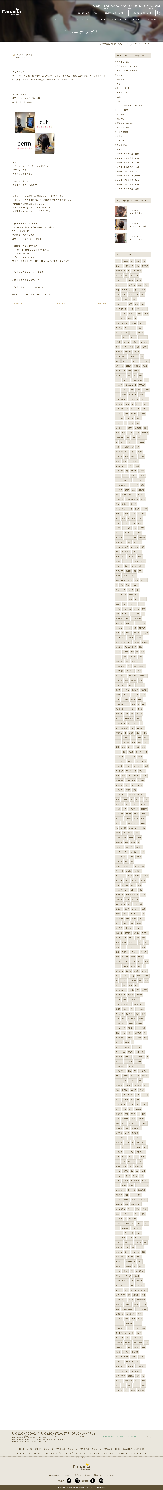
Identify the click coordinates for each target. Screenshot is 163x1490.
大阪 (129, 666)
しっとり (125, 976)
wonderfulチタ (136, 1204)
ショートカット (121, 685)
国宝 (132, 652)
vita (132, 1171)
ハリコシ (135, 585)
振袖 (140, 890)
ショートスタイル (122, 323)
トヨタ (118, 985)
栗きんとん (119, 499)
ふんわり (135, 361)
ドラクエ (140, 1247)
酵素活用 (139, 847)
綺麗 (123, 518)
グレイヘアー (136, 618)
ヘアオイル (132, 942)
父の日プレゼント (128, 347)
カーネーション (127, 1214)
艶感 (129, 375)
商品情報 (120, 118)
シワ (117, 1157)
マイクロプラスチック (123, 480)
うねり (118, 809)
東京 (124, 752)
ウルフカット (138, 766)
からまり (119, 1304)
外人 (124, 809)
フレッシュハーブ (142, 1185)
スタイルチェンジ (122, 728)
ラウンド (128, 766)
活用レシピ (119, 847)
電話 (132, 1247)
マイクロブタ (142, 437)
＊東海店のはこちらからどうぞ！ (32, 207)
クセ (140, 656)
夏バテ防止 (141, 1190)
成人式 (118, 604)
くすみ (130, 1328)
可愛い (140, 328)
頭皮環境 (131, 1376)
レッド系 (145, 876)
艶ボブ (118, 690)
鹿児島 (140, 709)
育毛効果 (145, 1076)
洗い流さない (135, 852)
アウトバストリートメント (125, 1333)
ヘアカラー (128, 533)
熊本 (132, 861)
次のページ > (102, 303)
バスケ (125, 1009)
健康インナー (140, 1152)
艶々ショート (135, 409)
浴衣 (117, 390)
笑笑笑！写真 (122, 145)
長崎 (140, 980)
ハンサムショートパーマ (124, 509)
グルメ (143, 695)
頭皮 (137, 423)
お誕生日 (141, 1119)
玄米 (117, 823)
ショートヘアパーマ (122, 618)
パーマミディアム (122, 333)
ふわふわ (131, 637)
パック (140, 1161)
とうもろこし (140, 1366)
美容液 (140, 452)
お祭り (127, 785)
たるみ (124, 1157)
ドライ (130, 1238)
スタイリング (130, 757)
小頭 (143, 938)
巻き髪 (146, 742)
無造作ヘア (119, 418)
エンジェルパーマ (138, 566)
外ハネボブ (134, 485)
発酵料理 (135, 1352)
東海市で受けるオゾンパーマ (25, 279)
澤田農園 (138, 1109)
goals (140, 1261)
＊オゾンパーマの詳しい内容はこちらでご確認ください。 (39, 196)
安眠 (123, 1018)
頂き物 (133, 514)
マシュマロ (138, 928)
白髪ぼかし (119, 1314)
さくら (118, 652)
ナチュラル (130, 418)
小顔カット (119, 437)
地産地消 (126, 1352)
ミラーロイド (46, 294)
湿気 (126, 1290)
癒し (133, 490)
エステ (143, 1157)
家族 (137, 1095)
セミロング (131, 442)
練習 (134, 790)
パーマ (124, 294)
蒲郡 (145, 428)
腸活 (135, 375)
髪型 (143, 261)
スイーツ (135, 695)
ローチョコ (119, 771)
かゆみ (133, 966)
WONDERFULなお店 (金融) (128, 188)
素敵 (126, 680)
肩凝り (136, 1304)
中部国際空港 (138, 904)
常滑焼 (138, 837)
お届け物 (119, 352)
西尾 (123, 433)
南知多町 (144, 809)
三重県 (144, 733)
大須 (133, 737)
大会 (139, 314)
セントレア (127, 561)
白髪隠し (125, 952)
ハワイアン (144, 814)
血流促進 (131, 1028)
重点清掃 (134, 680)
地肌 (117, 976)
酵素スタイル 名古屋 (125, 123)
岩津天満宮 (140, 1285)
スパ (117, 1018)
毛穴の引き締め (121, 1166)
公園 (126, 714)
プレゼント (140, 685)
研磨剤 (134, 918)
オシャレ (131, 590)
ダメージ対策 (120, 1376)
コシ (123, 947)
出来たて (119, 1242)
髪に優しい (119, 1266)
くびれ (140, 518)
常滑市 (138, 280)
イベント (119, 861)
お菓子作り (119, 471)
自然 (143, 1114)
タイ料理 (119, 1133)
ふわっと (119, 628)
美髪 (143, 704)
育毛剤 (118, 461)
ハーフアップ (140, 1142)
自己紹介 (125, 1090)
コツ (117, 294)
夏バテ (124, 1185)
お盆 (126, 1195)
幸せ (117, 776)
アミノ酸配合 (120, 1209)
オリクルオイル (141, 1309)
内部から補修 (135, 614)
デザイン (136, 1385)
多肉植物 (141, 490)
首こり (140, 961)
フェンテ (138, 1323)
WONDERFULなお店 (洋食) (128, 158)
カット (119, 83)
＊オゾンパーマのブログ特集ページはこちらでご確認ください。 (42, 199)
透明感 (118, 695)
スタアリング (120, 1328)
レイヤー (125, 699)
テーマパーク (133, 399)
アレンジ (138, 533)
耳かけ (130, 318)
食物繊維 (136, 971)
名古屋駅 (119, 928)
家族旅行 (135, 1133)
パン (132, 728)
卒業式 (127, 490)
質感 (136, 580)
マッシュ (119, 328)
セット (118, 1171)
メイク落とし (120, 1038)
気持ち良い (130, 1014)
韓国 (132, 1099)
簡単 (117, 347)
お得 (142, 547)
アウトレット (129, 718)
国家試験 (138, 428)
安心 (117, 1385)
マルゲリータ (130, 780)
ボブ (137, 266)
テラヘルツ (119, 1323)
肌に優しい (140, 1271)
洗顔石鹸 (138, 1033)
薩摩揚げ (119, 714)
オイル (127, 899)
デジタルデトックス (132, 1361)
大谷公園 (131, 995)
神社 (117, 290)
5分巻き (136, 371)
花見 (117, 1033)
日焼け (118, 1181)
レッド (141, 604)
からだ (133, 885)
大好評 (144, 990)
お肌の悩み (125, 1228)
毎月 (127, 804)
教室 (135, 628)
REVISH (139, 671)
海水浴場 (123, 828)
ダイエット (119, 971)
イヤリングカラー (139, 561)
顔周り (146, 737)
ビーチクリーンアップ (123, 1276)
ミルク (131, 1299)
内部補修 (119, 1342)
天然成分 (125, 504)
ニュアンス (145, 361)
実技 (146, 380)
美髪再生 (119, 933)
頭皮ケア (139, 1280)
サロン (140, 285)
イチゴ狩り (119, 671)
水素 (126, 1319)
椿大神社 (128, 1057)
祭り (127, 661)
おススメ (134, 323)
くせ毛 (139, 1333)
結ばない (126, 695)
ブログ (141, 1090)
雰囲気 (133, 1390)
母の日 (146, 1085)
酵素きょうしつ (139, 1004)
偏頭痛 (131, 1023)
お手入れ (136, 352)
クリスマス (137, 552)
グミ (117, 1147)
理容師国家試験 (137, 380)
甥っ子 (128, 1176)
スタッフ (119, 456)
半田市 (140, 699)
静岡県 (118, 1009)
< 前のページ (19, 303)
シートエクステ (121, 938)
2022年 (128, 366)
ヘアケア (134, 337)
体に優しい (137, 871)
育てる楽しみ (120, 1190)
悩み (129, 1385)
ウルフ (118, 337)
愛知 (129, 1295)
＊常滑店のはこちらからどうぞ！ (32, 211)
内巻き (132, 333)
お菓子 (141, 528)
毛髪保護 (119, 1142)
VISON (140, 757)
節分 (143, 609)
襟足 (140, 647)
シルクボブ (141, 514)
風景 (137, 1099)
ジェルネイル (120, 318)
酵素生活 (136, 933)
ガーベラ (139, 1223)
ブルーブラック (121, 599)
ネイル (124, 1123)
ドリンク (128, 628)
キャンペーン (126, 552)
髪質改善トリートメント (124, 580)
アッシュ (119, 680)
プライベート (120, 1104)
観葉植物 (119, 1247)
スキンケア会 (129, 1152)
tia (137, 1171)
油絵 (146, 799)
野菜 (123, 823)
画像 (137, 1209)
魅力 (136, 304)
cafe (133, 437)
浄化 (117, 1119)
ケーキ (130, 876)
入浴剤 (133, 452)
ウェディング (120, 1257)
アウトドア (133, 1080)
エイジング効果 (121, 1080)
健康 (117, 504)
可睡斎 (130, 1038)
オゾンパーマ (35, 294)
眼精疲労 (139, 1023)
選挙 (117, 614)
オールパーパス (121, 856)
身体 (143, 947)
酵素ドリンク (133, 595)
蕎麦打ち (119, 1114)
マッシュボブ (120, 1238)
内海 (117, 447)
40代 (138, 261)
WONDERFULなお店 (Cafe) (128, 167)
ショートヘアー (130, 328)
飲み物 (128, 971)
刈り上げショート (131, 537)
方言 (146, 980)
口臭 (127, 918)
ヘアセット (128, 1061)
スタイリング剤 (121, 837)
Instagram (119, 1176)
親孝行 (127, 1128)
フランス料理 (120, 666)
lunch (118, 752)
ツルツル (119, 647)
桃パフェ (134, 1357)
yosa (136, 1157)
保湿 (140, 942)
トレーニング (120, 375)
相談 (143, 1385)
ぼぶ (143, 1014)
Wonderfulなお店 (130, 647)
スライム (119, 1252)
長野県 (144, 1209)
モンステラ (140, 728)
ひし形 (137, 747)
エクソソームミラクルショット (129, 105)
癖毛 (139, 742)
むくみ (133, 961)
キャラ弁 (145, 1095)
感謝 (117, 1123)
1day (132, 976)
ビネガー (141, 780)
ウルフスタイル (121, 1138)
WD (143, 852)
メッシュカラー (121, 399)
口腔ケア (128, 1304)
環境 (132, 799)
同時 (130, 599)
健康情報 (120, 114)
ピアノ (125, 1271)
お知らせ (135, 880)
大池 (123, 1033)
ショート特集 (140, 1028)
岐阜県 (118, 561)
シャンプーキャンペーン (137, 795)
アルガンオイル (121, 1066)
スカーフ (136, 609)
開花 (124, 985)
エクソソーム (139, 866)
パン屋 (118, 342)
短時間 (143, 895)
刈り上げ (119, 537)
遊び (140, 1080)
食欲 (129, 1347)
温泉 (137, 733)
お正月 (131, 752)
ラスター (138, 1061)
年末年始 (119, 880)
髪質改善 (120, 79)
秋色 (137, 447)
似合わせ (145, 433)
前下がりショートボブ (123, 642)
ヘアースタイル (121, 356)
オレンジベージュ (122, 452)
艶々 (129, 542)
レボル (138, 1233)
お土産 (118, 742)
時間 (123, 776)
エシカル (119, 413)
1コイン (143, 1304)
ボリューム (134, 952)
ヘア (134, 299)
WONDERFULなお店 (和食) (128, 153)
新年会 (143, 880)
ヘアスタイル (129, 266)
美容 (130, 1138)
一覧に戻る (60, 303)
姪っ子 (135, 1176)
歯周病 (118, 914)
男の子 (118, 1099)
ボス (130, 466)
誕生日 (128, 571)
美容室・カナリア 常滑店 (127, 70)
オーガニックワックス (136, 1066)
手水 (136, 599)
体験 (126, 1114)
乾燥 (133, 742)
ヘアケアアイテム (133, 947)
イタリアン (119, 814)
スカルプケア (136, 271)
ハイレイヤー (120, 1071)
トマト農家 (119, 780)
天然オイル (119, 1261)
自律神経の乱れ (121, 1023)
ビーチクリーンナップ (123, 1047)
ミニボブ (134, 471)
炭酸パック (119, 895)
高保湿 (128, 1266)
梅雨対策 (119, 1152)
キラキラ (138, 1242)
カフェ (130, 433)
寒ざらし (119, 1381)
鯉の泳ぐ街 (128, 1381)
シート (144, 971)
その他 (119, 149)
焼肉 (117, 1090)
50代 (127, 1338)
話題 (127, 437)
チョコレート (136, 1228)
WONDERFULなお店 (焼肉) (128, 180)
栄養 (126, 842)
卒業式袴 (136, 642)
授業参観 (119, 1085)
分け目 (137, 1381)
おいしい (128, 352)
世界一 (118, 1076)
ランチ (131, 309)
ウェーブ (126, 342)
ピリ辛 (127, 1133)
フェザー (142, 771)
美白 (145, 1033)
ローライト (131, 556)
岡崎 (117, 747)
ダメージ (119, 1390)
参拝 (124, 461)
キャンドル (128, 1242)
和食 (133, 704)
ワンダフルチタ (128, 1095)
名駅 (139, 737)
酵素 (140, 375)
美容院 (125, 1171)
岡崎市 (133, 1114)
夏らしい (135, 690)
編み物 (138, 923)
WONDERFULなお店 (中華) (128, 162)
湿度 (117, 394)
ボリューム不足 (140, 1328)
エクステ (145, 933)
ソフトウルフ (120, 995)
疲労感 (141, 1018)
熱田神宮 (119, 1204)
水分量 (141, 1357)
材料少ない (128, 928)
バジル (131, 1185)
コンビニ (119, 1233)
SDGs (119, 97)
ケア (126, 1390)
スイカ (137, 433)
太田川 (128, 814)
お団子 (138, 418)
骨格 (117, 942)
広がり (141, 1266)
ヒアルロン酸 (135, 1076)
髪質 (143, 1381)
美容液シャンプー (122, 1280)
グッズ (127, 1252)
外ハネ (125, 337)
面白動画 (130, 1257)
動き (135, 571)
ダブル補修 (132, 980)
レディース (119, 1338)
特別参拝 (138, 1038)
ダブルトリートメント (139, 1200)
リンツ (144, 509)
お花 (137, 1104)
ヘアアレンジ (133, 294)
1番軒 (127, 1247)
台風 (142, 485)
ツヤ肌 (125, 1076)
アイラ (118, 1109)
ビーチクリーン (139, 480)
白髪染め (142, 537)
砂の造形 (128, 1085)
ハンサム (126, 380)
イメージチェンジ (122, 409)
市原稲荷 (125, 799)
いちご (130, 1033)
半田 (117, 699)
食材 (117, 952)
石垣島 (131, 733)
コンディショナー (122, 852)
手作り (125, 475)
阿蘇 (126, 861)
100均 (146, 314)
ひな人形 (136, 1276)
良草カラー (121, 101)
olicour (138, 1257)
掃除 (132, 1285)
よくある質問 (122, 132)
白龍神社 (119, 766)
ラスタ (144, 1104)
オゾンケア (119, 1361)
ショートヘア (120, 590)
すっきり (134, 504)
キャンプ (119, 490)
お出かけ (120, 136)
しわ (141, 1176)
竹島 (117, 433)
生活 (129, 1071)
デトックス (131, 1161)
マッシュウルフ (133, 823)
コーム (141, 918)
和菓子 (133, 699)
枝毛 (146, 942)
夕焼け (133, 842)
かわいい (123, 980)
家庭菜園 (119, 1128)
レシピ (137, 833)
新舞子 (127, 1042)
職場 (117, 1309)
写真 (145, 1242)
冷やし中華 (131, 1190)
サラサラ (125, 614)
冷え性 (140, 1319)
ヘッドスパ (127, 609)
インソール (132, 604)
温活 (117, 1161)
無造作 (118, 380)
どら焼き (126, 737)
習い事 (136, 818)
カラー (122, 442)
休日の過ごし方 (121, 309)
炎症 (139, 966)
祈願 (126, 1204)
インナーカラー (141, 309)
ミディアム (126, 299)
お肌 (117, 1228)
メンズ (118, 656)
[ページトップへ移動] (149, 1436)
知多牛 (140, 1314)
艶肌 (130, 1166)
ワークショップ (131, 771)
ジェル (127, 1142)
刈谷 (117, 799)
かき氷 (127, 404)
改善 (123, 747)
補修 (143, 1252)
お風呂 (128, 871)
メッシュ (142, 323)
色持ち (118, 1352)
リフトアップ (120, 1028)
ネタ (145, 1147)
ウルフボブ (137, 542)
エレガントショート (122, 704)
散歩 (135, 528)
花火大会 (142, 385)
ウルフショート (141, 761)
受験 (132, 1280)
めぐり (118, 966)
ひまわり (131, 1104)
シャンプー (144, 399)
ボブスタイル (120, 723)
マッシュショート (122, 485)
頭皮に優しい (120, 1347)
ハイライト (132, 394)
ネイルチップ (133, 1123)
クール (144, 776)
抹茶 (129, 904)
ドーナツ (135, 899)
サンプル (138, 1138)
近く (117, 1214)
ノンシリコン (120, 428)
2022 (118, 361)
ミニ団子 (119, 1319)
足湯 (123, 1161)
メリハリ (130, 761)
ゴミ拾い (146, 390)
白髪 (137, 347)
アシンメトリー (121, 990)
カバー (124, 942)
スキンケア (135, 909)
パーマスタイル (121, 675)
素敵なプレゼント (132, 499)
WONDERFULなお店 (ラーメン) (129, 171)
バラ (136, 1214)
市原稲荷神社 (133, 461)
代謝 (121, 585)
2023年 (143, 599)
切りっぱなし (133, 356)
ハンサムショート (131, 385)
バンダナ (134, 475)
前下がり (139, 637)
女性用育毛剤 (140, 1299)
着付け (118, 1095)
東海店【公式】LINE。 (88, 13)
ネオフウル (137, 1047)
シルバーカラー (121, 795)
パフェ (137, 876)
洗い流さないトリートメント (125, 709)
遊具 (132, 714)
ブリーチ (119, 566)
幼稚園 (125, 1099)
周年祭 (138, 856)
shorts (133, 957)
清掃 (137, 590)
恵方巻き (128, 933)
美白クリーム (120, 904)
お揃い (128, 633)
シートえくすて (136, 1195)
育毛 (137, 1376)
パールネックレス (122, 1285)
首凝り (125, 923)
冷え (132, 1271)
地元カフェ (126, 361)
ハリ (117, 947)
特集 (117, 957)
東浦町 (131, 837)
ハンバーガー (130, 1314)
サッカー (145, 1181)
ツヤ (123, 1385)
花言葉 (143, 1214)
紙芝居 (127, 909)
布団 (140, 571)
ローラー (129, 1323)
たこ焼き (119, 718)
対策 (130, 1157)
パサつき (126, 742)
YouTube (125, 957)
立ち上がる (138, 1166)
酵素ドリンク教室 (143, 976)
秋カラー (119, 514)
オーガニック (120, 371)
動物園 (124, 394)
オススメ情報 (122, 110)
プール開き (119, 366)
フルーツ (135, 804)
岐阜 (146, 285)
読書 (127, 585)
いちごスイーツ (121, 595)
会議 (117, 885)
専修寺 (128, 790)
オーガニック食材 (122, 1357)
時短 (135, 1071)
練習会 (131, 685)
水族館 (137, 466)
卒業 (124, 999)
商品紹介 (141, 957)
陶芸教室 (119, 733)
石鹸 (117, 633)
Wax (129, 371)
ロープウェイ (127, 833)
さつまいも (135, 1252)
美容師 (125, 966)
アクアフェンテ (136, 1371)
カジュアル (119, 790)
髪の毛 (127, 566)
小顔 (137, 938)
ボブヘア (145, 409)
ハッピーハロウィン (128, 495)
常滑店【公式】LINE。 (115, 13)
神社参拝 (125, 885)
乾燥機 (118, 575)
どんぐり (142, 475)
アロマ (124, 314)
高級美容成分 (130, 1261)
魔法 (117, 495)
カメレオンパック (128, 1309)
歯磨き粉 (125, 1119)
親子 (130, 1109)
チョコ (137, 509)
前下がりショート (141, 752)
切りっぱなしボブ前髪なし (138, 675)
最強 (132, 390)
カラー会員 (134, 547)
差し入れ (139, 714)
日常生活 (120, 140)
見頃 (136, 985)
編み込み (119, 533)
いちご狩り (119, 661)
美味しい (119, 423)
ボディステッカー (122, 961)
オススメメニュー (122, 890)
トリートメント (123, 88)
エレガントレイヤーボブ (137, 828)
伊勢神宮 (136, 633)
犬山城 (125, 652)
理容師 (130, 428)
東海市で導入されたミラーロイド (27, 287)
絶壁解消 (135, 342)
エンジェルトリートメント (125, 1223)
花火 (142, 356)
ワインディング (140, 290)
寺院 (143, 747)
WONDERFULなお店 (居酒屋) (129, 175)
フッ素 (133, 1119)
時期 (130, 985)
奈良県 (143, 823)
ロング (118, 299)
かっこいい (140, 1009)
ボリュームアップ (122, 547)
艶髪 (126, 275)
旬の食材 (131, 1366)
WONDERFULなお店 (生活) (128, 184)
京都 (142, 652)
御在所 (118, 833)
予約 (145, 1038)
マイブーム (125, 1147)
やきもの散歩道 (139, 1057)
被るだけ (119, 1057)
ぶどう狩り (130, 847)
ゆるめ (131, 423)
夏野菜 (138, 404)
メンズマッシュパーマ (123, 1004)
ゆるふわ (132, 314)
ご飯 (130, 304)
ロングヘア (144, 342)
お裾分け (141, 495)
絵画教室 (128, 818)
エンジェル (144, 804)
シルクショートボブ (130, 575)
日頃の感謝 (137, 1085)
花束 (117, 518)
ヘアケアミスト (137, 1338)
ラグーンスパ (120, 1052)
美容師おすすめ (121, 1299)
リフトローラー (135, 914)
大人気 (145, 366)
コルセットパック (132, 895)
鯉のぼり (119, 1042)
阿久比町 (119, 818)
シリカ (133, 1319)
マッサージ (119, 1014)
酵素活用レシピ (123, 127)
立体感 (141, 394)
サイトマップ (81, 1457)
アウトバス (143, 337)
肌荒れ (131, 990)
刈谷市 (141, 456)
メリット (144, 580)
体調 (143, 1347)
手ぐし (130, 747)
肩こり (118, 923)
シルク (146, 404)
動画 (137, 1014)
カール (118, 475)
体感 (143, 1295)
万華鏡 (141, 471)
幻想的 (125, 1181)
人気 (142, 294)
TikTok (143, 1171)
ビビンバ (119, 909)
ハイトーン (129, 623)
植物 (124, 656)
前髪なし (137, 366)
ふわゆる (142, 413)
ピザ (124, 1109)
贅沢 (126, 514)
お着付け (134, 890)
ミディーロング (137, 785)
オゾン (118, 609)
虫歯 (143, 909)
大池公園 (119, 785)
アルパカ (119, 1219)
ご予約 (131, 856)
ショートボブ (120, 280)
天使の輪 (119, 404)
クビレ (118, 737)
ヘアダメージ (133, 809)
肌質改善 (142, 628)
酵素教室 (131, 280)
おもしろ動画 (136, 1147)
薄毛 (135, 1266)
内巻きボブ (119, 623)
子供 (117, 314)
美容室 (125, 261)
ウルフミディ (120, 761)
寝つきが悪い (132, 1018)
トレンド (119, 275)
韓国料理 (134, 456)
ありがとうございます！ (124, 866)
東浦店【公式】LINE (142, 13)
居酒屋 (136, 814)
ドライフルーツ (137, 661)
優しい (143, 499)
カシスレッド (120, 876)
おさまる (141, 333)
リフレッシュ (120, 1366)
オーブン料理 (135, 1181)
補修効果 (119, 1195)
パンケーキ (130, 671)
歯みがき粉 (119, 918)
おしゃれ (144, 952)
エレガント (119, 757)
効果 (140, 680)
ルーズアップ (120, 556)
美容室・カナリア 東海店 (21, 294)
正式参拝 (145, 633)
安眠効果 (130, 1052)
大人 (117, 552)
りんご (138, 718)
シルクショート (121, 466)
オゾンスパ (132, 1219)
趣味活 (143, 818)
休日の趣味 (140, 1052)
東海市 (118, 261)
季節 (117, 1185)
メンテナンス (120, 637)
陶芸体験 (119, 842)
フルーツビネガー (133, 776)
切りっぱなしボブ (128, 447)
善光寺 (140, 556)
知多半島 (141, 442)
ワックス (125, 390)
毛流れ (144, 347)
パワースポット (127, 290)
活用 (137, 990)
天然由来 (128, 1342)
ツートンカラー (133, 723)
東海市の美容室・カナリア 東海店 (28, 272)
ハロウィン (127, 528)
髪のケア (119, 1061)
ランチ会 (126, 690)
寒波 (124, 604)
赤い (146, 1223)
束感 (146, 1342)
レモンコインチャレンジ (139, 1290)
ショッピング (140, 623)
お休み (127, 880)
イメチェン (132, 656)
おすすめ (132, 285)
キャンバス (119, 804)
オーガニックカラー (122, 1200)
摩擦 (146, 766)
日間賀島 (144, 1123)
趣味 (132, 923)
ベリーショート (121, 304)
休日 (142, 304)
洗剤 (126, 413)
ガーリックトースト (141, 1238)
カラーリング (120, 542)
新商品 (131, 938)
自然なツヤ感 (138, 1342)
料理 (139, 885)
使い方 (118, 999)
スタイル (141, 1390)
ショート (119, 266)
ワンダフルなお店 (139, 666)
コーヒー (119, 1290)
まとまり (134, 413)
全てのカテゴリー (124, 62)
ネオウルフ (131, 518)
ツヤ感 (118, 1271)
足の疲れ (136, 1295)
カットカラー (136, 1128)
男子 (132, 1009)
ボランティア (120, 1295)
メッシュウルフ (134, 999)
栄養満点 (136, 1347)
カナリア (134, 1090)
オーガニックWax (122, 1371)
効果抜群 (119, 899)
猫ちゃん (131, 1209)
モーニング (119, 871)
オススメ (119, 385)
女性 (132, 261)
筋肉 (146, 961)
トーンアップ (143, 1071)
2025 (125, 914)
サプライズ (119, 571)
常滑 (126, 456)
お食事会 (144, 690)
